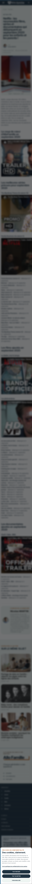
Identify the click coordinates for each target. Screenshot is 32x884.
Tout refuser (16, 871)
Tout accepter (16, 876)
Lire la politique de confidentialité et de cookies (14, 866)
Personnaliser (16, 880)
